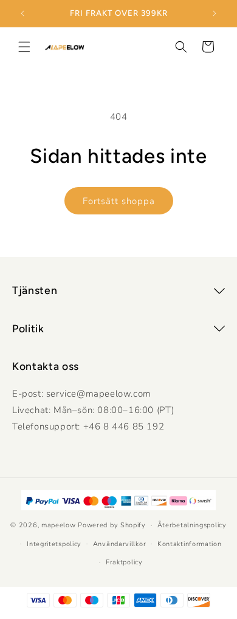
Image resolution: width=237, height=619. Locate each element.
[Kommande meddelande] (214, 13)
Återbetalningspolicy (192, 525)
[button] (24, 46)
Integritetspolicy (54, 544)
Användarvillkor (119, 544)
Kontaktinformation (189, 544)
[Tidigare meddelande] (22, 13)
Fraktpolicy (124, 562)
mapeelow (58, 525)
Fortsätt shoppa (119, 201)
